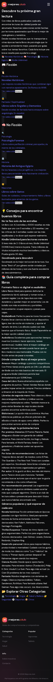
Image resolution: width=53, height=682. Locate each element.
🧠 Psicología (30, 56)
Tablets (31, 641)
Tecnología (9, 596)
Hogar (20, 596)
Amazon (18, 91)
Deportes (18, 599)
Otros (29, 599)
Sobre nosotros (9, 659)
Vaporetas (32, 636)
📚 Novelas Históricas (12, 56)
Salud (4, 646)
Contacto (6, 663)
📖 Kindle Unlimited (18, 60)
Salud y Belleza (35, 596)
